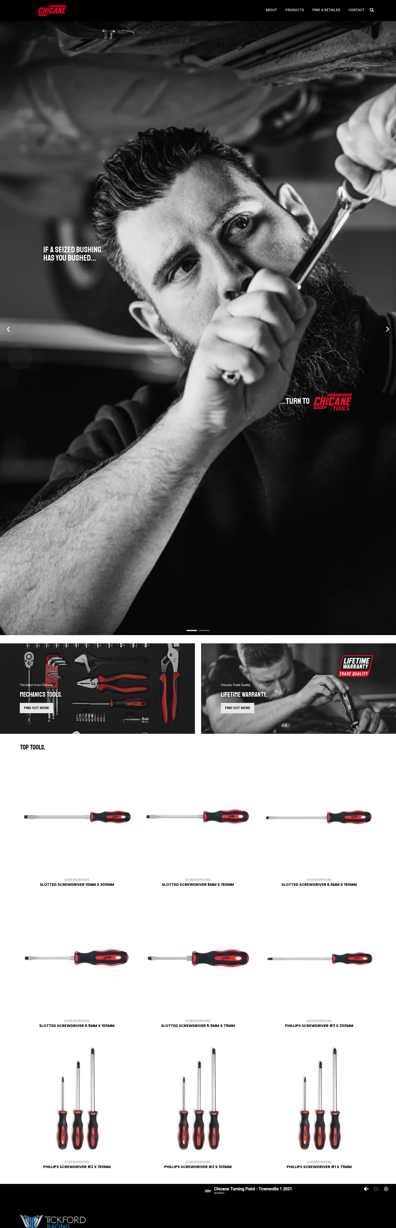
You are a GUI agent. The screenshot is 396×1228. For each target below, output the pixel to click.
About (271, 10)
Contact (357, 10)
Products (294, 10)
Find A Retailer (326, 10)
